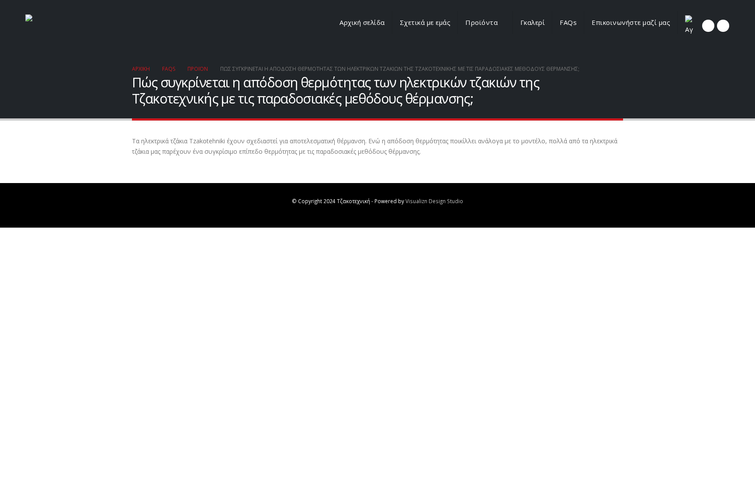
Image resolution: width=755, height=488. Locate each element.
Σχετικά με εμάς (425, 22)
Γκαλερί (532, 22)
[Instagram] (723, 26)
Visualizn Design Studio (434, 200)
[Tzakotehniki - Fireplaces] (69, 26)
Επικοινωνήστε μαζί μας (631, 22)
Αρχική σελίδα (362, 22)
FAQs (568, 22)
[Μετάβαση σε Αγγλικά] (689, 26)
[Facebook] (708, 26)
